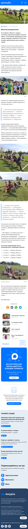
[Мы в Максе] (9, 526)
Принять (23, 518)
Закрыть (23, 526)
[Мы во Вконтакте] (6, 526)
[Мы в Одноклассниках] (2, 526)
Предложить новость (14, 403)
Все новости (6, 344)
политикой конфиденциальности (8, 513)
